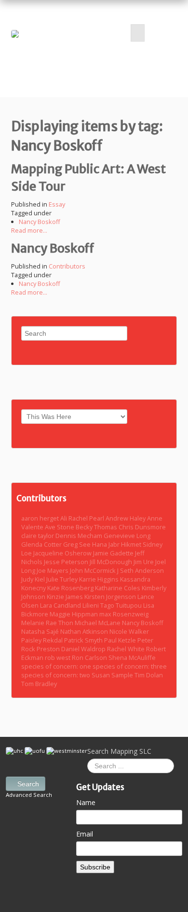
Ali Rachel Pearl (83, 518)
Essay (57, 204)
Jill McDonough (112, 561)
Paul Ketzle (120, 640)
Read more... (29, 230)
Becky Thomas (97, 527)
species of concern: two (56, 675)
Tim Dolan (148, 675)
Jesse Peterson (67, 561)
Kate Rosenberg (71, 587)
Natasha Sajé (40, 631)
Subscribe (95, 867)
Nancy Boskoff (39, 221)
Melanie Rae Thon (48, 622)
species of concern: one (57, 666)
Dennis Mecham (79, 535)
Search (28, 784)
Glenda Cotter (42, 544)
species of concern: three (130, 666)
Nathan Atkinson (84, 631)
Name (85, 802)
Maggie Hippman (74, 614)
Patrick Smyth (84, 640)
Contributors (67, 266)
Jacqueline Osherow (63, 553)
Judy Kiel (33, 579)
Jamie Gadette (114, 553)
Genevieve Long (127, 535)
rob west (58, 657)
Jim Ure (144, 561)
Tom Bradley (39, 683)
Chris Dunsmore (142, 527)
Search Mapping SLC (119, 751)
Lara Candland (61, 605)
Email (84, 833)
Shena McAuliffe (132, 657)
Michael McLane (98, 622)
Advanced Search (29, 794)
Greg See (77, 544)
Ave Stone (60, 527)
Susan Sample (113, 675)
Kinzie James (65, 596)
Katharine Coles (118, 587)
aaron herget (40, 518)
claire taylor (38, 535)
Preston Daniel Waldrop (72, 648)
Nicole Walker (129, 631)
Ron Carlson (90, 657)
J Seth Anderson (140, 570)
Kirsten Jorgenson (110, 596)
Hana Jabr (106, 544)
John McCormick (93, 570)
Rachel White (126, 648)
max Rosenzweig (123, 614)
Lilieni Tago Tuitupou (112, 605)
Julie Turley (62, 579)
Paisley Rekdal (42, 640)
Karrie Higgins (99, 579)
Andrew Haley (126, 518)
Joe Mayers (53, 570)
